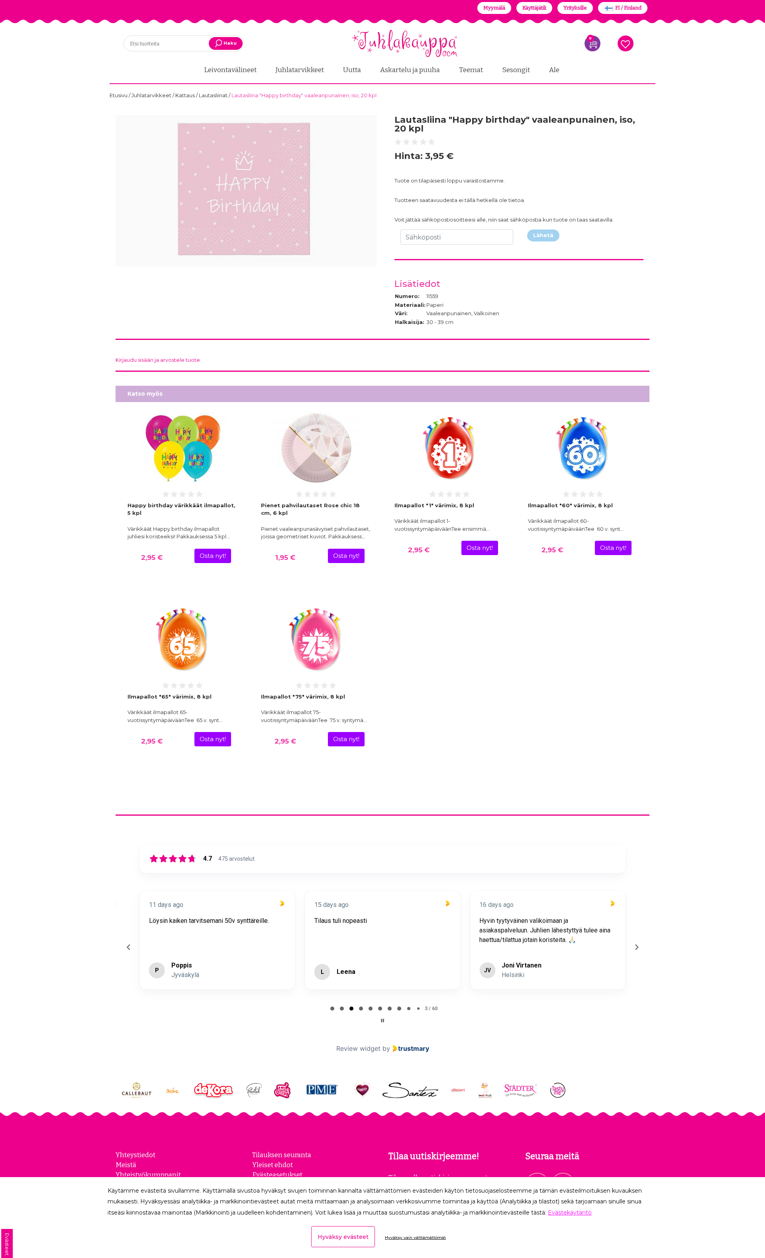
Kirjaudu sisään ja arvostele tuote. (158, 360)
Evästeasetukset (277, 1175)
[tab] (332, 1008)
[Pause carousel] (382, 1020)
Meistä (126, 1165)
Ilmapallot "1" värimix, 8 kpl (434, 505)
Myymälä (494, 8)
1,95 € (285, 557)
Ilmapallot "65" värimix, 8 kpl (170, 696)
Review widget (358, 1048)
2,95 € (152, 557)
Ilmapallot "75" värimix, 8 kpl (303, 696)
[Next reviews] (636, 947)
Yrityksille (575, 8)
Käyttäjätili (534, 8)
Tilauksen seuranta (281, 1155)
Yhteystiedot (135, 1155)
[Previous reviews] (128, 947)
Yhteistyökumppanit (148, 1175)
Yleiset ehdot (272, 1165)
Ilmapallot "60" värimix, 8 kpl (570, 505)
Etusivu (119, 95)
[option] (246, 191)
